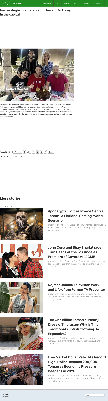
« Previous (17, 152)
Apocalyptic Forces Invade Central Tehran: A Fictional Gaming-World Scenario (76, 216)
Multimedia (98, 3)
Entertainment (45, 3)
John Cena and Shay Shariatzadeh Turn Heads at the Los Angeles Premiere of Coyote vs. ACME (75, 252)
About (5, 394)
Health (66, 3)
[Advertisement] (37, 33)
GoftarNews (12, 3)
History (76, 3)
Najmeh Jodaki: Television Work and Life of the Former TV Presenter (76, 287)
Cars (57, 3)
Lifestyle (86, 3)
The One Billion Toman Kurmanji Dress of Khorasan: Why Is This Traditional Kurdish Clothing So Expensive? (73, 326)
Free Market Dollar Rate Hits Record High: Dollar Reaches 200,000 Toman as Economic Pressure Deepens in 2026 (77, 364)
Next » (51, 152)
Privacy (6, 396)
